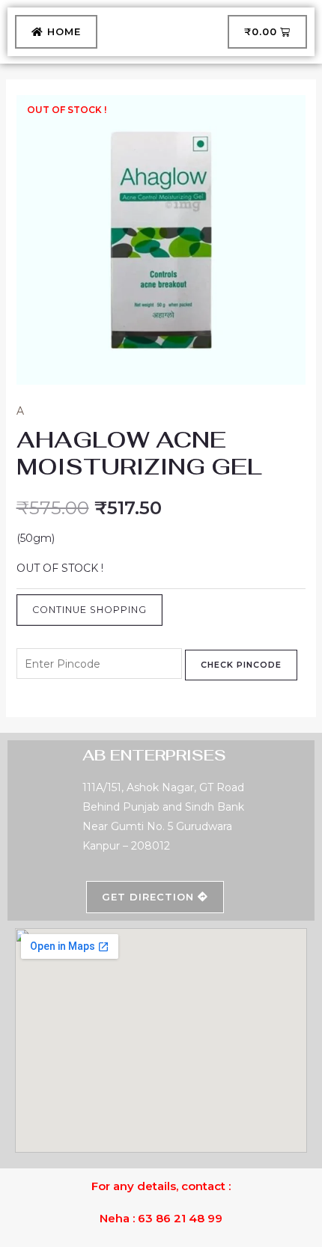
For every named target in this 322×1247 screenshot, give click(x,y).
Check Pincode (241, 664)
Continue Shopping (89, 609)
